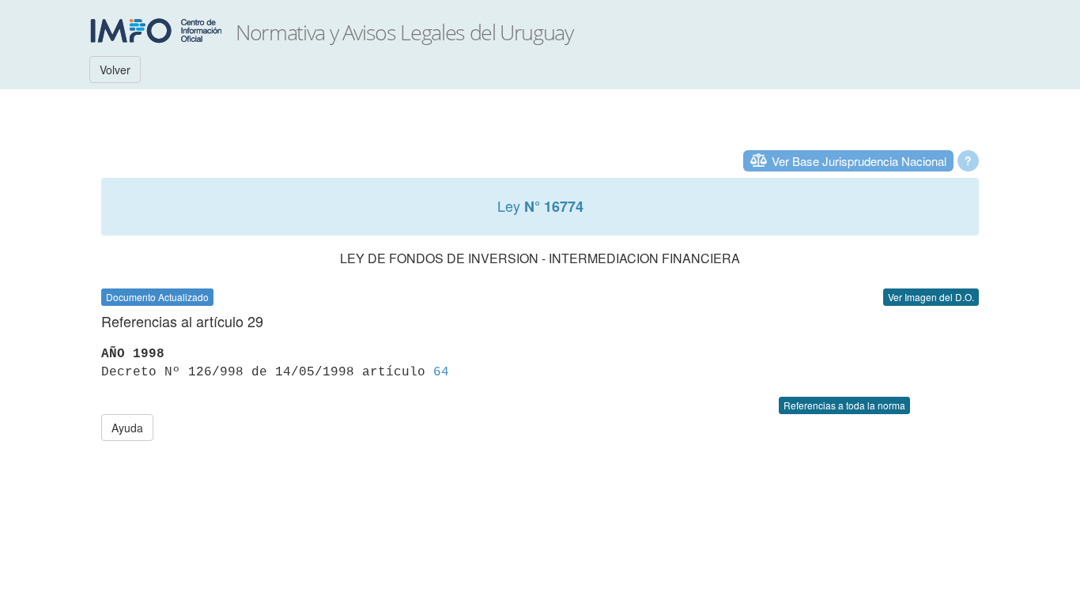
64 (441, 372)
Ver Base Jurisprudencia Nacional (859, 161)
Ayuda (127, 427)
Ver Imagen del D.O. (931, 297)
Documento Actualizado (157, 297)
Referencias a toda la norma (844, 405)
